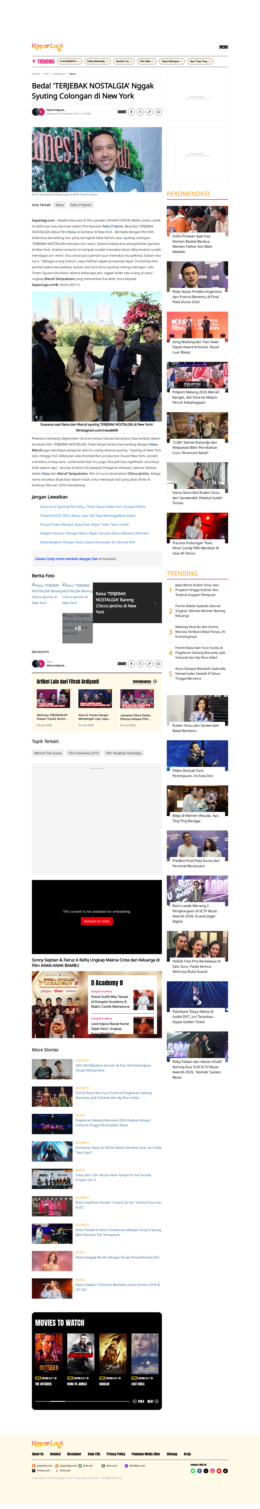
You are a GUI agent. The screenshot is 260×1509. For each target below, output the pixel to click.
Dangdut (82, 1060)
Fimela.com (43, 1470)
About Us (38, 1454)
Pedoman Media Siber (146, 1454)
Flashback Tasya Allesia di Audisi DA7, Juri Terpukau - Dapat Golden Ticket (193, 1016)
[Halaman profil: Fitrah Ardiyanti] (36, 112)
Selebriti (82, 1087)
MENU (223, 47)
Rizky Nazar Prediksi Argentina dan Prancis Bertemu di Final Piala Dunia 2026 (197, 296)
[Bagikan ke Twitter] (140, 112)
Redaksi (55, 1454)
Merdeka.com (137, 1465)
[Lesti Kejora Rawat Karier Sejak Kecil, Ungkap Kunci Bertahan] (143, 1027)
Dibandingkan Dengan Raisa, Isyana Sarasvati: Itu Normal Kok (87, 542)
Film (46, 74)
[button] (149, 112)
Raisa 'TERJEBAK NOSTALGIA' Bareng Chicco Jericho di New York (116, 603)
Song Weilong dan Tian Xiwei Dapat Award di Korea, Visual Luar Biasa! (195, 347)
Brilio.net (65, 1470)
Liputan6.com (44, 1465)
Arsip (187, 1454)
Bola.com (111, 1465)
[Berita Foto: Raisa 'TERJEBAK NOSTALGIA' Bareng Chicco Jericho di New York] (155, 603)
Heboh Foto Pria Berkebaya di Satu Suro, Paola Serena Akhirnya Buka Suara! (196, 966)
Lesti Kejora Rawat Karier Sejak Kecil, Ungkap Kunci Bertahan (110, 1029)
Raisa (72, 74)
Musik (80, 1115)
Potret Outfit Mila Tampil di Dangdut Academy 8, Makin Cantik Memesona (110, 1002)
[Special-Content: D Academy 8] (58, 1004)
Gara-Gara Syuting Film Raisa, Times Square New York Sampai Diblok (92, 506)
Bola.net (88, 1465)
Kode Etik (94, 1454)
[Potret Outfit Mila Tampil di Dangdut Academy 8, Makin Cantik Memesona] (143, 1000)
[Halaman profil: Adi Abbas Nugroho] (41, 112)
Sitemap (172, 1454)
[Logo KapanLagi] (47, 46)
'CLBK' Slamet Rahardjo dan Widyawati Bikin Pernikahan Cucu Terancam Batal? (195, 447)
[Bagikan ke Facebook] (131, 112)
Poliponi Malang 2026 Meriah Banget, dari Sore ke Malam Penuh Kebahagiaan (196, 397)
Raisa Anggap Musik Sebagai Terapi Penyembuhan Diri (117, 1257)
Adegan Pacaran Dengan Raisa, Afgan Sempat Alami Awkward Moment (94, 533)
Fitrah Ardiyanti (55, 110)
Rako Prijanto (81, 205)
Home (35, 74)
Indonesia (59, 74)
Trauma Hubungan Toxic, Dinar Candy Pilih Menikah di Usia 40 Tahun (195, 548)
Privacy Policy (116, 1454)
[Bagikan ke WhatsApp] (158, 112)
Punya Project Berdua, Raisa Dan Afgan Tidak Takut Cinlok (84, 524)
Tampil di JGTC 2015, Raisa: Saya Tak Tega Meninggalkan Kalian (88, 515)
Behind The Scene (48, 753)
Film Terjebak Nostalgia (124, 753)
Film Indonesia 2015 (83, 753)
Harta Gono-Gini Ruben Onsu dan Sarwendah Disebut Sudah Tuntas (197, 497)
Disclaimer (74, 1454)
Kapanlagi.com (68, 1465)
